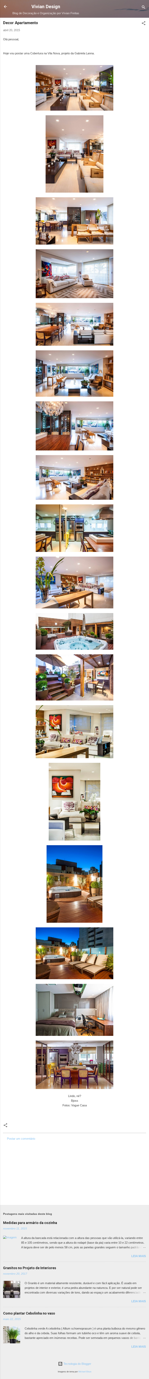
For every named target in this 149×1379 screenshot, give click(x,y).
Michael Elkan (84, 1371)
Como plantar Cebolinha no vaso (29, 1313)
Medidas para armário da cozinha (30, 1223)
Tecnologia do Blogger (77, 1363)
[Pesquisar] (143, 8)
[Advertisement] (74, 1171)
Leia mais (138, 1256)
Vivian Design (45, 6)
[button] (143, 24)
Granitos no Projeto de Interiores (29, 1268)
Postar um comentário (21, 1138)
